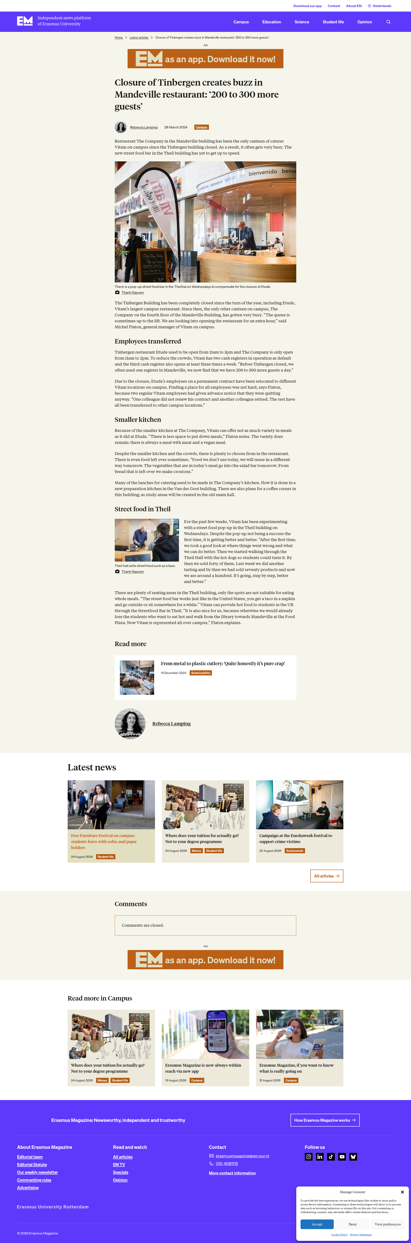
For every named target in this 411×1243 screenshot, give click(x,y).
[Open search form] (388, 21)
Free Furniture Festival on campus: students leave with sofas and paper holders (104, 841)
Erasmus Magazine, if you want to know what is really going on (296, 1068)
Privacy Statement (361, 1234)
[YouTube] (342, 1157)
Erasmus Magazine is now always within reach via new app (203, 1068)
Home (119, 37)
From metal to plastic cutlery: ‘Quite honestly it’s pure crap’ (223, 663)
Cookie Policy (339, 1234)
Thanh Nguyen (133, 292)
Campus (201, 127)
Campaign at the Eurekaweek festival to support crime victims (295, 838)
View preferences (388, 1224)
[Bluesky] (353, 1157)
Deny (353, 1224)
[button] (402, 1192)
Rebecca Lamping (144, 127)
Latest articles (139, 37)
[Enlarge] (173, 524)
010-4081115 (227, 1164)
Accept (317, 1224)
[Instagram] (309, 1157)
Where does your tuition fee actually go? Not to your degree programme (202, 838)
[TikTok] (331, 1157)
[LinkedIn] (320, 1157)
